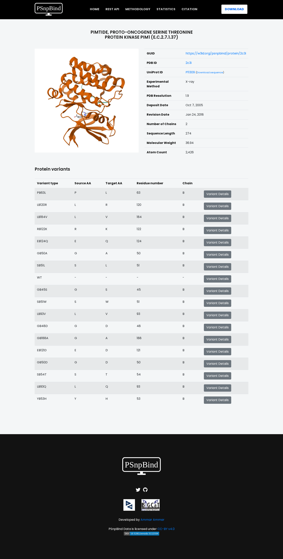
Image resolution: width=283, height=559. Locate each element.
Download (234, 9)
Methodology (137, 9)
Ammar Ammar (152, 519)
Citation (189, 9)
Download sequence (210, 72)
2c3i (189, 63)
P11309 (190, 72)
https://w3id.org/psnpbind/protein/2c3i (216, 53)
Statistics (166, 9)
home (94, 9)
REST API (112, 9)
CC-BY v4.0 (166, 529)
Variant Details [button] (217, 194)
